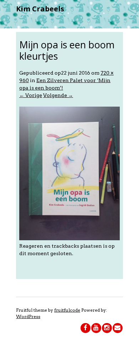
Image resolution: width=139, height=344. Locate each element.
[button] (69, 173)
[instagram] (107, 328)
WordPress (28, 316)
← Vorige (30, 95)
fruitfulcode (67, 310)
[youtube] (96, 328)
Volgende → (58, 95)
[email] (117, 328)
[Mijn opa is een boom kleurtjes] (69, 238)
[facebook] (85, 328)
